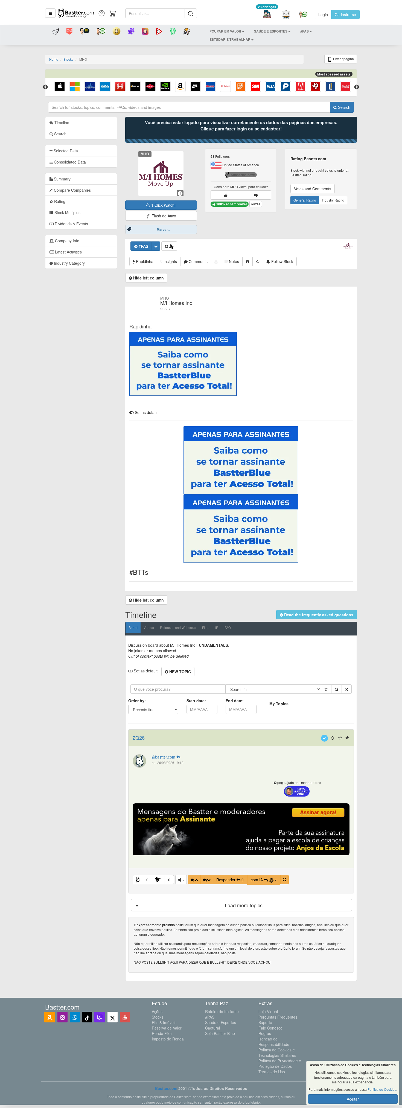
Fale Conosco (270, 1028)
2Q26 (139, 737)
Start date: (196, 700)
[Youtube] (125, 1017)
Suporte (265, 1022)
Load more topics (244, 905)
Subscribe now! (243, 174)
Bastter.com (166, 1088)
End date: (235, 700)
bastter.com (165, 757)
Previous (45, 87)
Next (356, 87)
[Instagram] (62, 1017)
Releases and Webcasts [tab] (178, 627)
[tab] (81, 150)
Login (323, 14)
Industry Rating (333, 200)
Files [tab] (205, 627)
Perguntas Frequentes (277, 1017)
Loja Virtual (268, 1011)
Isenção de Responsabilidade (273, 1041)
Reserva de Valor (167, 1028)
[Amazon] (49, 1017)
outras (255, 204)
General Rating (304, 200)
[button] (50, 13)
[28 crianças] (267, 15)
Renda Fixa (162, 1033)
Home (53, 59)
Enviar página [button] (343, 58)
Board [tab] (133, 627)
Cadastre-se (345, 14)
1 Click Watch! (163, 205)
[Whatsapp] (75, 1017)
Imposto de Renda (168, 1039)
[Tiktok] (87, 1017)
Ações (157, 1011)
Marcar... (163, 229)
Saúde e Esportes (220, 1022)
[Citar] (284, 879)
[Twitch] (99, 1017)
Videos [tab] (149, 627)
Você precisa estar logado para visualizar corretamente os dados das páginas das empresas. (241, 125)
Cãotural (212, 1028)
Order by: (137, 700)
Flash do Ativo (163, 215)
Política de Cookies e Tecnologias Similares (277, 1052)
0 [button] (147, 879)
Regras (264, 1033)
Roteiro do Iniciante (222, 1011)
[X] (112, 1017)
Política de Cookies (382, 1089)
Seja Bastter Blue (220, 1033)
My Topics (279, 703)
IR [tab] (217, 627)
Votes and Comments (312, 188)
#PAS (209, 1017)
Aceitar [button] (353, 1099)
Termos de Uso (271, 1071)
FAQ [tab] (228, 627)
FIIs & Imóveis (164, 1022)
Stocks (68, 59)
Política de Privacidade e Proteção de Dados (279, 1063)
